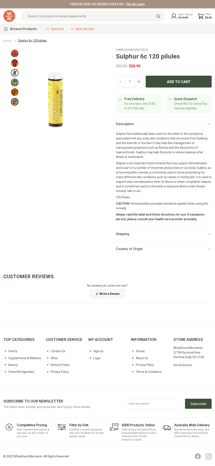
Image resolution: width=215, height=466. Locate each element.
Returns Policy (60, 365)
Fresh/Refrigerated (21, 371)
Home (7, 40)
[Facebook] (198, 456)
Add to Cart (179, 81)
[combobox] (93, 16)
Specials (57, 29)
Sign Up (98, 351)
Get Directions (182, 365)
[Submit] (159, 16)
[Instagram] (209, 456)
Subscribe (198, 404)
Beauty (13, 365)
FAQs (54, 358)
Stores (140, 351)
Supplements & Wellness (24, 358)
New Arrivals (85, 29)
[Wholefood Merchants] (9, 16)
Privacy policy (60, 371)
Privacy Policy (145, 365)
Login (97, 358)
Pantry (12, 351)
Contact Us (58, 351)
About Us (142, 358)
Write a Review (112, 295)
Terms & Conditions (149, 371)
